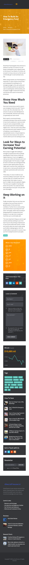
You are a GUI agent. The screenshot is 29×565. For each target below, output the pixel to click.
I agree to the (13, 468)
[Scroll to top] (26, 563)
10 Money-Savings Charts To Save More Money (16, 431)
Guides (21, 379)
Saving (5, 235)
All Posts (10, 27)
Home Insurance (18, 382)
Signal (16, 387)
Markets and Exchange (10, 503)
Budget (20, 377)
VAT (9, 390)
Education (16, 379)
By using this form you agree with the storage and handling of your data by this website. (15, 330)
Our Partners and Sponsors (11, 507)
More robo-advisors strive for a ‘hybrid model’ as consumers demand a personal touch (16, 544)
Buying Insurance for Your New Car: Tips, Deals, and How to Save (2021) (16, 438)
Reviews (7, 387)
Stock (20, 387)
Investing (6, 61)
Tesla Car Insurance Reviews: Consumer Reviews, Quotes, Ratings (15, 525)
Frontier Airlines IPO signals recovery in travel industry (16, 538)
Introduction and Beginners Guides (13, 505)
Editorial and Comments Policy (12, 509)
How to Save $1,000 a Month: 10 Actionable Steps (16, 419)
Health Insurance (9, 382)
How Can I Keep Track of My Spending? (16, 402)
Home (4, 27)
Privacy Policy (16, 468)
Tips (6, 390)
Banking (15, 377)
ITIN (5, 385)
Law (9, 385)
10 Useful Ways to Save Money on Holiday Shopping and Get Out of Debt (16, 426)
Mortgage (14, 385)
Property (20, 385)
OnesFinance (17, 559)
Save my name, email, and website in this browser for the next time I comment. (15, 310)
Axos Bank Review (12, 518)
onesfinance (17, 59)
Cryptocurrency (8, 379)
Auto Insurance (8, 377)
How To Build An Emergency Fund (16, 408)
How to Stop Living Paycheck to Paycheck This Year (16, 413)
